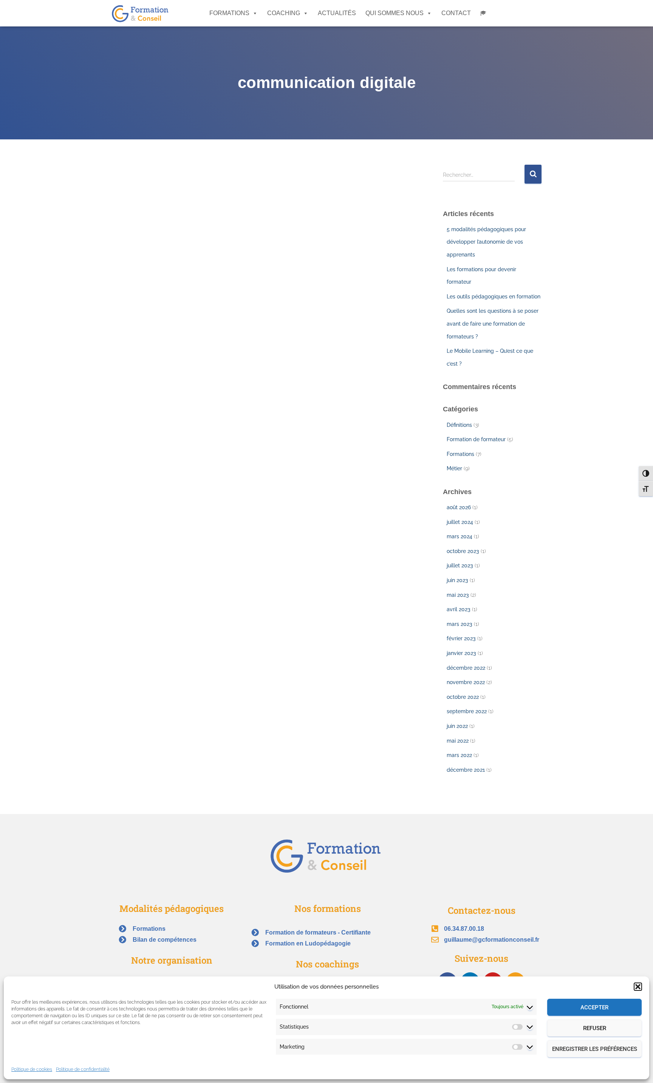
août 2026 (459, 507)
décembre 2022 (466, 668)
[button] (638, 986)
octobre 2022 (463, 697)
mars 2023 (459, 624)
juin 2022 (457, 726)
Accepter (594, 1007)
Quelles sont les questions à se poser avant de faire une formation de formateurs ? (492, 323)
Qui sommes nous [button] (394, 13)
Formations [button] (229, 13)
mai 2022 (458, 741)
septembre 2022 (467, 711)
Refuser (594, 1028)
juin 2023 (457, 580)
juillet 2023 (460, 565)
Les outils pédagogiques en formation (493, 297)
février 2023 (461, 638)
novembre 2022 (466, 682)
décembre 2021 (466, 770)
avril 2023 (458, 609)
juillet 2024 (460, 522)
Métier (454, 468)
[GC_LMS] (483, 13)
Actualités (337, 13)
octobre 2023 (463, 551)
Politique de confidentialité (83, 1069)
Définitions (459, 425)
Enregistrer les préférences (594, 1049)
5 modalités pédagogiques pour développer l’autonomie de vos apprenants (486, 242)
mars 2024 (459, 536)
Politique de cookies (31, 1069)
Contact (456, 13)
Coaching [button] (283, 13)
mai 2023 (458, 595)
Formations (460, 454)
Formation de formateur (476, 439)
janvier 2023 (461, 653)
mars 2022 (459, 755)
